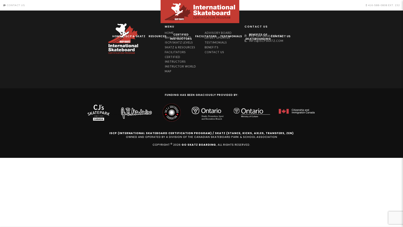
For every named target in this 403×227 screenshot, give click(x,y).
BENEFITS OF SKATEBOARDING (257, 37)
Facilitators (206, 36)
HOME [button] (116, 36)
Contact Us (281, 36)
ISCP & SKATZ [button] (134, 36)
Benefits (212, 47)
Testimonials (231, 36)
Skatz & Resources (180, 47)
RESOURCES (158, 36)
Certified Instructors (181, 37)
